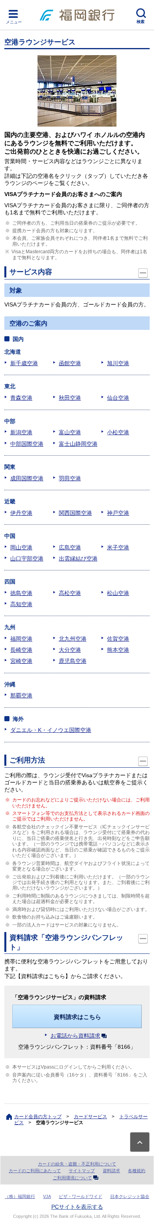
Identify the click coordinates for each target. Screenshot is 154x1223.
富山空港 (70, 432)
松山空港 (118, 593)
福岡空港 (21, 639)
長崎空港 (21, 650)
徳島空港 (21, 593)
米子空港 (118, 547)
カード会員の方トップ (38, 1116)
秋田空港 (70, 398)
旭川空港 (118, 363)
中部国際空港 (26, 444)
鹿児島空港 (72, 661)
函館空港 (70, 363)
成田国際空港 (26, 478)
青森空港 (21, 398)
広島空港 (70, 547)
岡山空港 (21, 547)
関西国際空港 (75, 513)
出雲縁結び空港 (78, 558)
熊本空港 (118, 650)
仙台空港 (118, 398)
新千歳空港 (24, 363)
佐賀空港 (118, 639)
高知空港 (21, 604)
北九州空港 (72, 639)
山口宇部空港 (26, 558)
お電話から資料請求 (75, 1035)
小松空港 (118, 432)
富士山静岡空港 (78, 444)
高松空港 (70, 593)
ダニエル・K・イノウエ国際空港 (50, 730)
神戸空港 (118, 513)
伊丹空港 (21, 513)
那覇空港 (21, 695)
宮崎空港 (21, 661)
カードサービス (90, 1116)
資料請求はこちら (77, 1016)
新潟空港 (21, 432)
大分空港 (70, 650)
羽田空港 (70, 478)
